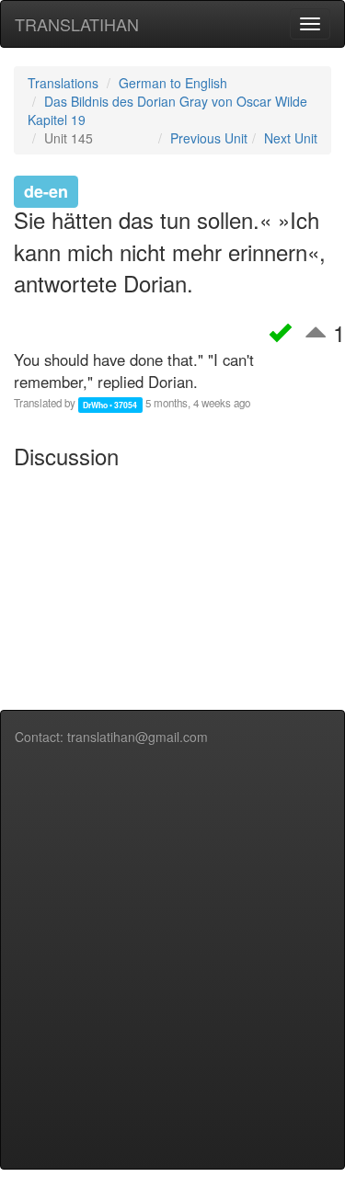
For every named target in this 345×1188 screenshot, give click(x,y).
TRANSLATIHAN (77, 24)
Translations (63, 83)
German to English (173, 83)
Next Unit (290, 138)
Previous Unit (208, 138)
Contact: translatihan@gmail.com (111, 736)
